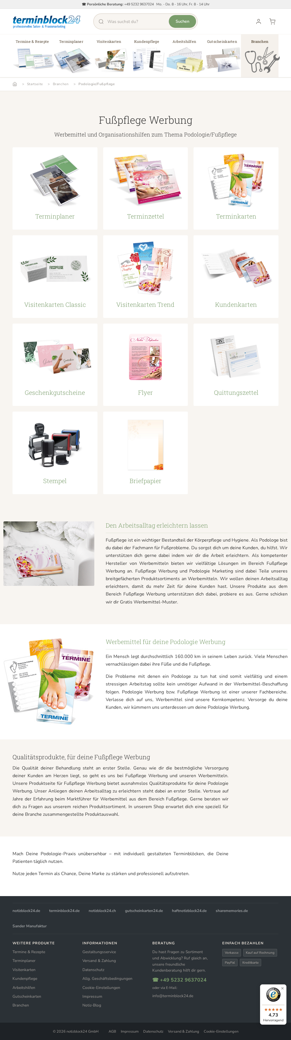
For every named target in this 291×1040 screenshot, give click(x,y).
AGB (112, 1031)
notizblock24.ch (102, 910)
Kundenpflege (25, 978)
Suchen (182, 21)
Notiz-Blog (91, 1005)
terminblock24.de (64, 910)
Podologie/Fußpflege (96, 84)
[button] (32, 58)
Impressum (92, 996)
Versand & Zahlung (99, 960)
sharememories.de (232, 910)
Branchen (61, 84)
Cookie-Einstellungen (101, 987)
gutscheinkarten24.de (144, 910)
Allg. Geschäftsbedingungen (107, 978)
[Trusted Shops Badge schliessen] (282, 988)
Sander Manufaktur (30, 926)
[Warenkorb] (272, 21)
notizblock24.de (26, 910)
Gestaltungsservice (99, 952)
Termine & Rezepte (29, 952)
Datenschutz (93, 969)
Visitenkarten (24, 969)
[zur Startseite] (47, 21)
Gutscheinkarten (27, 996)
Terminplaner (24, 960)
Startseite (35, 84)
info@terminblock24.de (172, 996)
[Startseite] (15, 84)
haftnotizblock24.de (189, 910)
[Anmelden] (258, 21)
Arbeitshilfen (24, 987)
